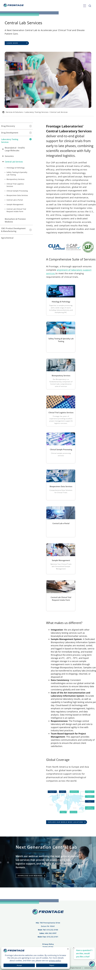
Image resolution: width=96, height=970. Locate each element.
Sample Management (15, 204)
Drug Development (9, 132)
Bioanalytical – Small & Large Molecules (15, 149)
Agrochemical (7, 238)
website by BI (88, 968)
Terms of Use (48, 947)
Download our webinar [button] (30, 876)
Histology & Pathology (16, 168)
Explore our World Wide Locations (65, 822)
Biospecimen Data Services (17, 195)
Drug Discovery (8, 126)
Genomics (9, 156)
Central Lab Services (14, 161)
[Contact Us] (92, 966)
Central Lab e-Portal (15, 200)
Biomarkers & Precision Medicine (15, 220)
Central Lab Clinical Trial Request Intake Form (16, 210)
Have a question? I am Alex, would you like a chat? (84, 953)
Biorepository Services (15, 179)
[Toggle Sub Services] (30, 126)
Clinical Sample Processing (17, 191)
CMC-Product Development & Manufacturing (13, 229)
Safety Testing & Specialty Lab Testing (17, 173)
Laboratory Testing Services (36, 112)
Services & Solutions (14, 112)
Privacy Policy (48, 944)
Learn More (12, 43)
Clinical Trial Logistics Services (15, 185)
